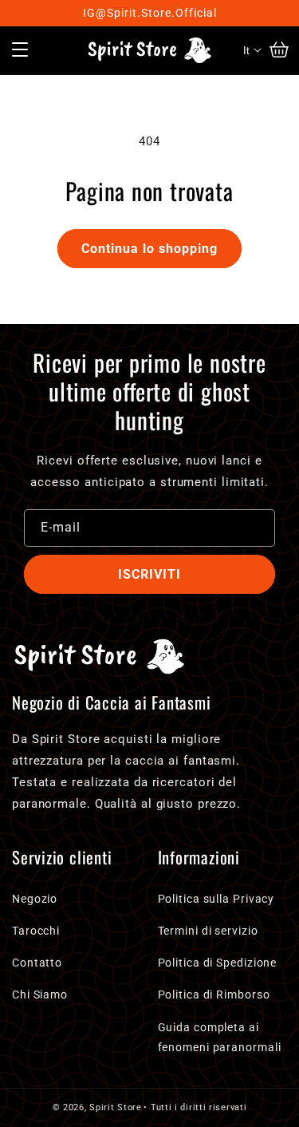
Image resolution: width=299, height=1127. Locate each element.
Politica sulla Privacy (216, 898)
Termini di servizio (208, 930)
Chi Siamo (40, 994)
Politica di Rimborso (214, 994)
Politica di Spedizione (217, 962)
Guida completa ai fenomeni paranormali (219, 1037)
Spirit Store (115, 1107)
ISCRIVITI (149, 574)
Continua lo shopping (149, 248)
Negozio (34, 898)
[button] (19, 50)
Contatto (37, 962)
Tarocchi (36, 930)
